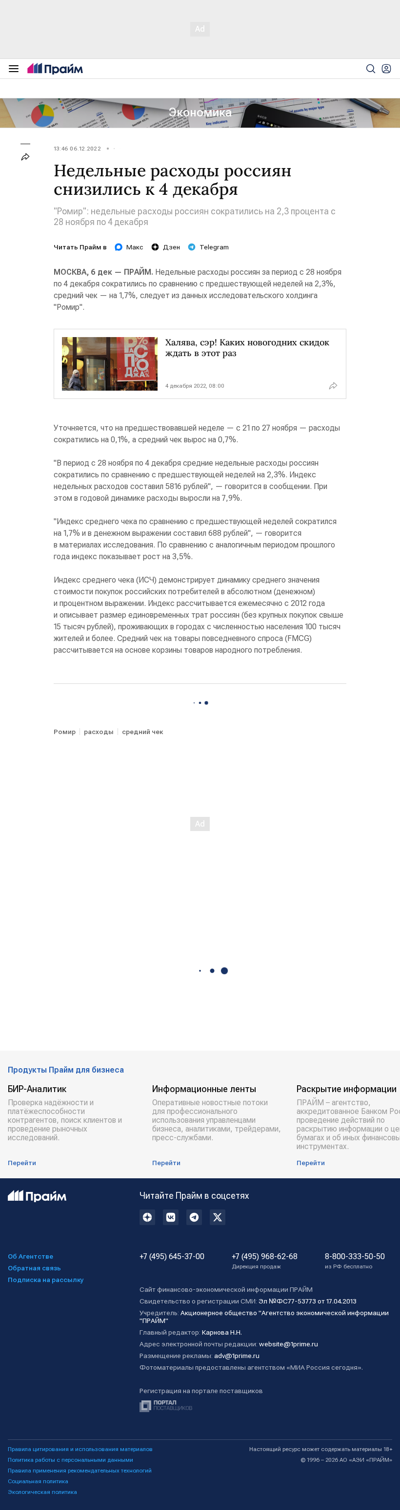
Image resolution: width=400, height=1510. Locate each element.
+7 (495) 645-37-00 (172, 1256)
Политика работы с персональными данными (70, 1459)
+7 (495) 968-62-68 (265, 1261)
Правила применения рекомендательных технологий (80, 1470)
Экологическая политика (42, 1492)
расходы (99, 732)
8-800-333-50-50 (355, 1261)
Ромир (65, 732)
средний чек (142, 732)
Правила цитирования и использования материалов (80, 1449)
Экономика (200, 112)
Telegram (214, 247)
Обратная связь (34, 1268)
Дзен (171, 247)
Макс (134, 247)
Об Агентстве (30, 1256)
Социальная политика (38, 1481)
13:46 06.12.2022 (77, 148)
